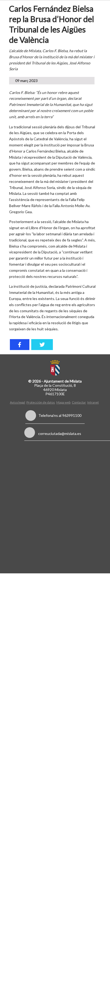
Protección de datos (40, 402)
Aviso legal (17, 402)
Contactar (79, 402)
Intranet (93, 402)
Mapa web (63, 402)
